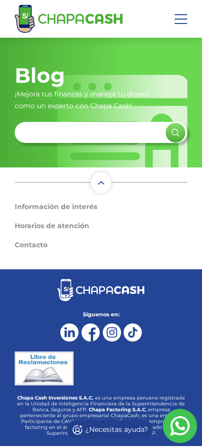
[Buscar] (175, 132)
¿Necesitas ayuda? (115, 429)
